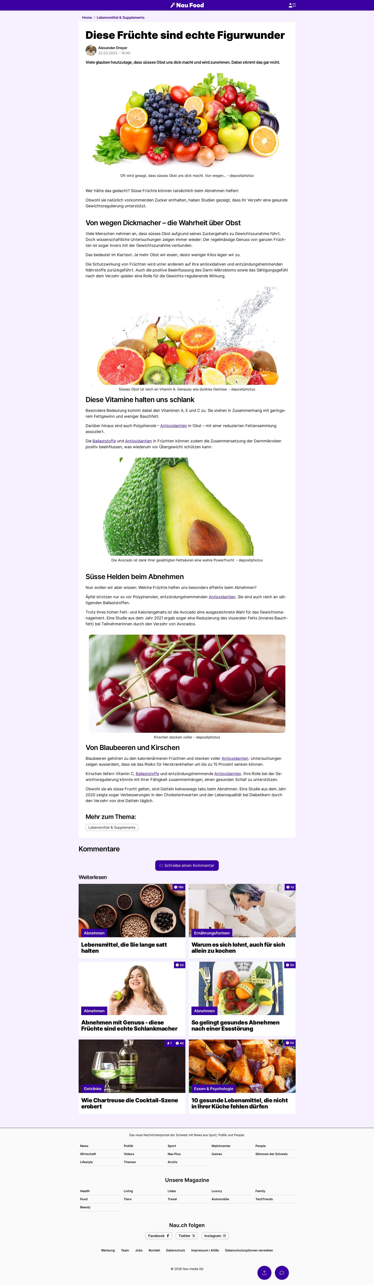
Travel (172, 1199)
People (260, 1146)
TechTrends (264, 1199)
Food (84, 1199)
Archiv (173, 1162)
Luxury (217, 1191)
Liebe (172, 1191)
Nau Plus (174, 1154)
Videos (129, 1154)
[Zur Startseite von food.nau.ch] (187, 5)
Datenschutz (175, 1250)
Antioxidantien (173, 425)
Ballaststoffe (104, 441)
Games (217, 1154)
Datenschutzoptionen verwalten (249, 1250)
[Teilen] (264, 1273)
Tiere (127, 1199)
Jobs (139, 1250)
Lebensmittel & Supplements (121, 17)
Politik (128, 1146)
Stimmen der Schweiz (271, 1154)
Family (260, 1191)
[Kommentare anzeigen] (282, 1273)
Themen (130, 1162)
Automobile (220, 1199)
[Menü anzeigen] (292, 5)
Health (85, 1191)
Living (128, 1191)
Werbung (108, 1250)
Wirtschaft (88, 1154)
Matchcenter (221, 1146)
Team (125, 1250)
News (84, 1146)
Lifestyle (86, 1162)
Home (87, 17)
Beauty (85, 1207)
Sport (172, 1146)
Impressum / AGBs (205, 1250)
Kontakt (154, 1250)
